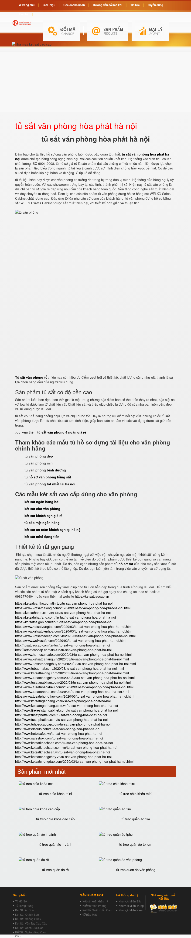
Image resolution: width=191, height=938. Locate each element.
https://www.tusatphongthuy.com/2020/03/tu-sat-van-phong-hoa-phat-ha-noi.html (74, 696)
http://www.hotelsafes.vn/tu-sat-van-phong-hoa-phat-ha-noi (58, 733)
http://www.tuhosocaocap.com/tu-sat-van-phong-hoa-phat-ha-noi (62, 724)
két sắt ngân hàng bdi (41, 501)
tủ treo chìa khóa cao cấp (55, 818)
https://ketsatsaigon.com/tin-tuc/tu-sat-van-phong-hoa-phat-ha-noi (63, 622)
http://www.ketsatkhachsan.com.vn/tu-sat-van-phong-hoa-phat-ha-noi (66, 747)
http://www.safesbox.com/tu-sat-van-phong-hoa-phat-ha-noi (59, 738)
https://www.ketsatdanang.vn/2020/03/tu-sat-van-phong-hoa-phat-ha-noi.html (72, 659)
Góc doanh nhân (74, 5)
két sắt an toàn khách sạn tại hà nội (53, 529)
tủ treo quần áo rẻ (55, 869)
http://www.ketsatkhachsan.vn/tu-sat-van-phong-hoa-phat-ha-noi (62, 752)
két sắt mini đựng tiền (41, 536)
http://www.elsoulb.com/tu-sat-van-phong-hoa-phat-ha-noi (57, 728)
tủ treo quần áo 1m (136, 818)
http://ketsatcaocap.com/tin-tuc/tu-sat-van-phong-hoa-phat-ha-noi (63, 649)
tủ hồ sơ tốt (123, 563)
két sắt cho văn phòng (42, 508)
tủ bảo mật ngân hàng (42, 522)
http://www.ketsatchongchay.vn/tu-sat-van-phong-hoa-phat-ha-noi (63, 756)
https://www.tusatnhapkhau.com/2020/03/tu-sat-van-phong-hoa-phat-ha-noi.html (74, 687)
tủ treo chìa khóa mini (55, 793)
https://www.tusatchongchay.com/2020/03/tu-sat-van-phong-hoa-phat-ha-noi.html (75, 677)
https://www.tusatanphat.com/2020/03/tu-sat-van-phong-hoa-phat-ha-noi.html (72, 691)
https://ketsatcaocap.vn (92, 596)
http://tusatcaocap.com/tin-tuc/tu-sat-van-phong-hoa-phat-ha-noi (62, 645)
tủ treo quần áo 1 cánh (55, 844)
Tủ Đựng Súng (24, 906)
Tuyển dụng (155, 5)
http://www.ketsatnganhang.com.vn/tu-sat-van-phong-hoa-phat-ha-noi (66, 705)
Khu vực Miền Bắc (130, 901)
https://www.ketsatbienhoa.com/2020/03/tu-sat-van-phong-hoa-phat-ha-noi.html (73, 631)
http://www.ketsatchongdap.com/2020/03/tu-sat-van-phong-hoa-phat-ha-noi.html (74, 761)
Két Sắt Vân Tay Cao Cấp (31, 923)
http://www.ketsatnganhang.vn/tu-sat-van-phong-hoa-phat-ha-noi (63, 701)
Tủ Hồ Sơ (21, 901)
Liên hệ (23, 14)
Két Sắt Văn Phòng (94, 906)
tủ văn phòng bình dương (45, 470)
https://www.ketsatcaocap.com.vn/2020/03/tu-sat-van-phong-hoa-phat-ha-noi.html (75, 635)
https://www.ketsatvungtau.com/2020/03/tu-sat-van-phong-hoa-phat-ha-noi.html (73, 626)
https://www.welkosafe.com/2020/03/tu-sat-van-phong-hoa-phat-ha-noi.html (70, 640)
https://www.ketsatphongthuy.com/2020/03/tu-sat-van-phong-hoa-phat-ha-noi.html (75, 663)
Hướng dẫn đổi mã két (107, 5)
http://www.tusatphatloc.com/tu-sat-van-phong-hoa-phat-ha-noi (61, 719)
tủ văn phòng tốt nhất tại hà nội (49, 484)
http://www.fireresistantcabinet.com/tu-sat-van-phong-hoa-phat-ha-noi (66, 710)
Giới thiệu (49, 5)
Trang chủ (27, 5)
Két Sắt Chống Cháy (28, 919)
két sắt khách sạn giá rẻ (43, 515)
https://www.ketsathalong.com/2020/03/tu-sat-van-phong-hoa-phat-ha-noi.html (72, 608)
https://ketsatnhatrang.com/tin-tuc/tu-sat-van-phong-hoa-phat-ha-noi (65, 617)
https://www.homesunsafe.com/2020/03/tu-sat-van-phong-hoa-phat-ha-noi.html (73, 654)
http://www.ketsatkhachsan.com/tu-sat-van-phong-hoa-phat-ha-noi (64, 742)
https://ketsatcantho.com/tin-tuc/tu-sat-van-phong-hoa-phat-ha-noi (64, 603)
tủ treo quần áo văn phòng (135, 869)
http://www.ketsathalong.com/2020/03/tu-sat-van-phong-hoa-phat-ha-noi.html (72, 673)
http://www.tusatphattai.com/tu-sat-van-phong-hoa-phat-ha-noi (61, 715)
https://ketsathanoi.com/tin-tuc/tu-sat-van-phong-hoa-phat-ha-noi (63, 612)
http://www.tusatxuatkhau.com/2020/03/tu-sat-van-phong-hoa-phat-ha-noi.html (73, 682)
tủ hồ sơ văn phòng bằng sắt (47, 477)
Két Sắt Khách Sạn (27, 914)
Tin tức (135, 5)
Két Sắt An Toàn (25, 910)
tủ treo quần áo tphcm (135, 844)
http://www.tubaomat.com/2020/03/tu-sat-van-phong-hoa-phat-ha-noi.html (69, 668)
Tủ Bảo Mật (89, 914)
